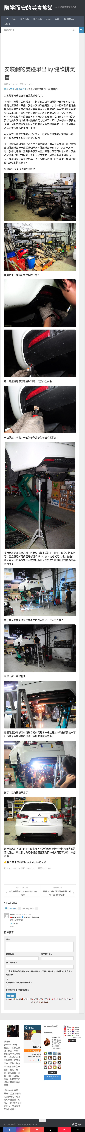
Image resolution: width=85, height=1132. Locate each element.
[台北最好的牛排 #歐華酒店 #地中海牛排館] (54, 1062)
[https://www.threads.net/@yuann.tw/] (78, 1129)
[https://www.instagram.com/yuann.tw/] (23, 1129)
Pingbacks (31, 908)
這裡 (12, 1094)
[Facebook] (73, 1124)
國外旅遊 (37, 19)
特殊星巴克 (69, 19)
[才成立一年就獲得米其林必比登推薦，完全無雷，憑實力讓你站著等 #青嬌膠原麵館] (45, 1058)
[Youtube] (79, 1124)
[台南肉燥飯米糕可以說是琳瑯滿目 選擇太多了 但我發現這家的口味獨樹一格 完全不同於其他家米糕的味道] (50, 1067)
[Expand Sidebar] (81, 30)
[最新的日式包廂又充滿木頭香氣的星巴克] (50, 1058)
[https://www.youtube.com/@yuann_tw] (37, 1129)
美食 (14, 19)
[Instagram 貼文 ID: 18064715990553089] (59, 1067)
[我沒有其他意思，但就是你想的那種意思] (45, 1053)
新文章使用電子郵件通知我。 (18, 990)
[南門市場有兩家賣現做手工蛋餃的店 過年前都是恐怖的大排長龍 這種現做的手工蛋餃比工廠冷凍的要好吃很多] (59, 1062)
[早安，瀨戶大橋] (59, 1053)
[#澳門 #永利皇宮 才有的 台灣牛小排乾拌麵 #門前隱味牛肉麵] (59, 1058)
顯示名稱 (10, 954)
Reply (12, 926)
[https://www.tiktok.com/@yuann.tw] (51, 1129)
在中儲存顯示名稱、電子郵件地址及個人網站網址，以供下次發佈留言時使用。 (39, 973)
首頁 (6, 89)
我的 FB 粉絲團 (10, 1103)
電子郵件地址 (46, 954)
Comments (14, 908)
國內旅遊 (24, 19)
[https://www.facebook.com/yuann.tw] (9, 1129)
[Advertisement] (40, 50)
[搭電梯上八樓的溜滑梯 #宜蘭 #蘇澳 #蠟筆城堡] (45, 1062)
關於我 (7, 24)
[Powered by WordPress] (14, 1124)
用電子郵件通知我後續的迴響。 (19, 983)
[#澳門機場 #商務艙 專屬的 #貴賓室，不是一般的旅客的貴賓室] (50, 1062)
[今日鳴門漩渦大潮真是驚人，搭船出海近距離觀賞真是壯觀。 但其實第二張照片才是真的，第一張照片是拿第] (50, 1053)
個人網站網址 (11, 963)
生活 (57, 19)
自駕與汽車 (9, 30)
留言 (8, 939)
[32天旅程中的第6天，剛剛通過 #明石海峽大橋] (54, 1053)
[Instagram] (76, 1124)
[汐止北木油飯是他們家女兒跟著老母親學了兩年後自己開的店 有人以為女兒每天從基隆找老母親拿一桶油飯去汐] (54, 1067)
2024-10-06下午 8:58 (24, 914)
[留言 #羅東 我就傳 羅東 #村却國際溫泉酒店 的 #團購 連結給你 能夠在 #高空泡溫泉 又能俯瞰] (45, 1067)
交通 (48, 19)
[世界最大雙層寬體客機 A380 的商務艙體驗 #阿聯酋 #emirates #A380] (54, 1058)
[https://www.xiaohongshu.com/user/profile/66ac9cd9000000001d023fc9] (64, 1129)
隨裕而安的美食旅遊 (28, 8)
